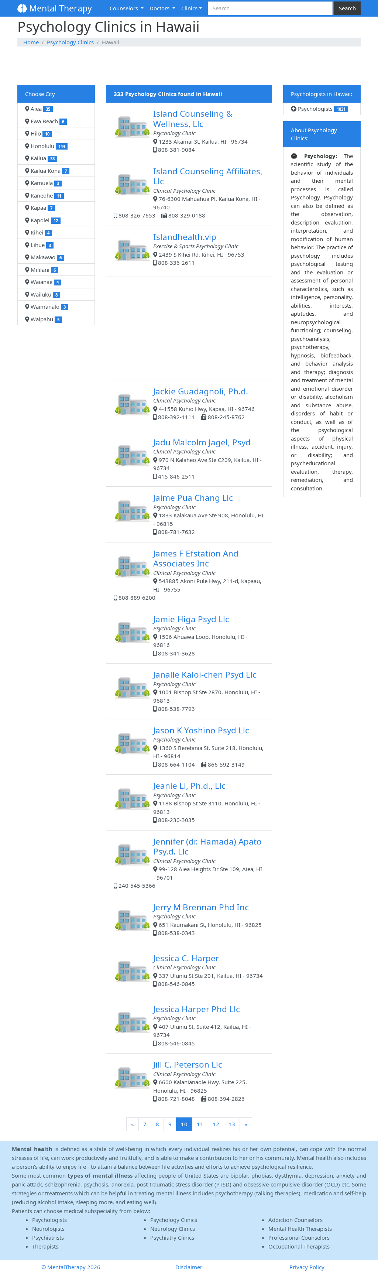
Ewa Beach (46, 121)
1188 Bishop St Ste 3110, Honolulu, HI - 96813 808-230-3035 (206, 801)
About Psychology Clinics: (314, 134)
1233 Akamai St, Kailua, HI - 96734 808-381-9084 (200, 130)
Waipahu (44, 319)
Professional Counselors (299, 1237)
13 (231, 1124)
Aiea (39, 108)
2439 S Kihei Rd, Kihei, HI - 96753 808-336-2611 (198, 249)
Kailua (42, 158)
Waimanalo (47, 306)
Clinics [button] (189, 8)
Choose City (40, 93)
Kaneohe (45, 195)
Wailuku (43, 294)
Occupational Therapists (299, 1246)
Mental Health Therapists (300, 1228)
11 (200, 1124)
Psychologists (321, 108)
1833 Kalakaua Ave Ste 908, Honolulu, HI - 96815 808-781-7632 (208, 513)
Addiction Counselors (295, 1219)
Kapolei (43, 220)
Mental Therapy (59, 8)
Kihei (39, 232)
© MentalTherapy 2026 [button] (70, 1267)
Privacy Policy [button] (306, 1267)
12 (216, 1124)
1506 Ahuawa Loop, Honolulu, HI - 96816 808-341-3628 (200, 635)
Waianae (44, 281)
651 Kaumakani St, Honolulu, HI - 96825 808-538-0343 (207, 919)
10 (186, 1124)
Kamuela (44, 182)
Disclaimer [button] (188, 1267)
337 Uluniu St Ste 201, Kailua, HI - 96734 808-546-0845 (208, 970)
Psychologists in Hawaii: (321, 93)
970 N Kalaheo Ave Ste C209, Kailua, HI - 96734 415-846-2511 (207, 458)
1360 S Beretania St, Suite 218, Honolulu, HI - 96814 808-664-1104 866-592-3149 (208, 746)
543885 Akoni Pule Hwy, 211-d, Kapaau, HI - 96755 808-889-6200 (189, 575)
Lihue (40, 245)
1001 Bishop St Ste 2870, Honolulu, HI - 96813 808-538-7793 (206, 690)
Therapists (45, 1246)
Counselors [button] (125, 8)
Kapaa (40, 207)
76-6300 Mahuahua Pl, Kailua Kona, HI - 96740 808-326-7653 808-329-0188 (189, 192)
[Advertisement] (189, 66)
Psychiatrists (48, 1237)
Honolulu (47, 146)
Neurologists (48, 1228)
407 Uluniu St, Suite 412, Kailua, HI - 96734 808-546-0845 (202, 1025)
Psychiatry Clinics (172, 1237)
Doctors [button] (160, 8)
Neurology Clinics (172, 1228)
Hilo (39, 133)
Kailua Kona (48, 170)
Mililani (42, 269)
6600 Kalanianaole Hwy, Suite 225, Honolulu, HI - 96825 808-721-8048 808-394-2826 (200, 1080)
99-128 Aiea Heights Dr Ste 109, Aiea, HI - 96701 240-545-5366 (189, 863)
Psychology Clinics (70, 42)
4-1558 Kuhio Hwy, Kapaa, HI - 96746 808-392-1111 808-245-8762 (204, 403)
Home (31, 42)
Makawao (45, 257)
